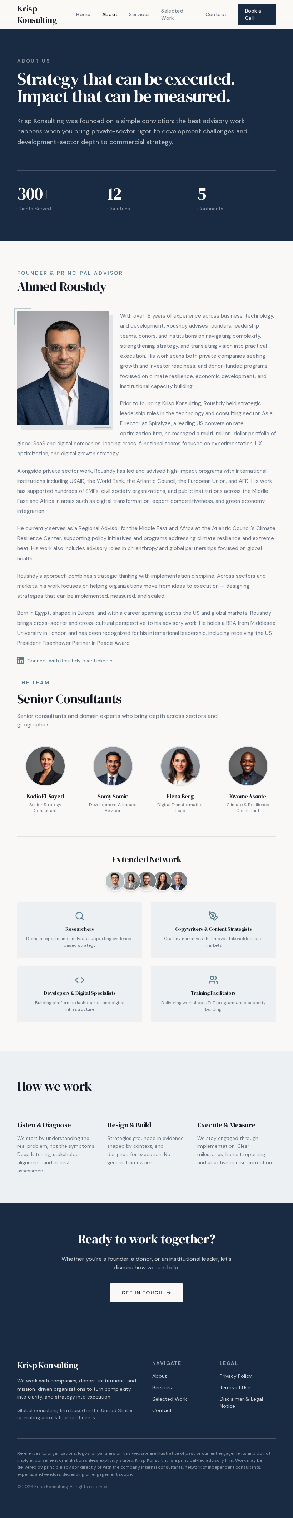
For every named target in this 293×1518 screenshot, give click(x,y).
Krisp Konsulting (37, 14)
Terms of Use (235, 1387)
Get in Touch (142, 1292)
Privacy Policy (236, 1376)
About (110, 14)
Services (139, 14)
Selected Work (172, 14)
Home (83, 14)
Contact (216, 14)
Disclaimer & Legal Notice (241, 1402)
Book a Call (253, 14)
